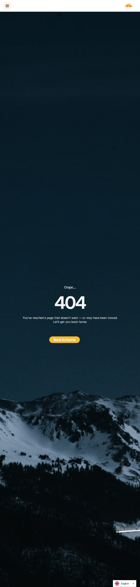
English (125, 583)
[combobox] (124, 583)
